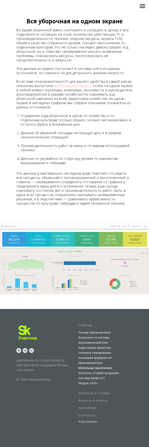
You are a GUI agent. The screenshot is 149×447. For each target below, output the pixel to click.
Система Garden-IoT (91, 378)
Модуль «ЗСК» (88, 383)
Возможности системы (93, 337)
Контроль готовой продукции (98, 373)
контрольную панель (72, 85)
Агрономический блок (93, 342)
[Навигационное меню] (142, 6)
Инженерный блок (90, 363)
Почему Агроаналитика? (94, 332)
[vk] (18, 350)
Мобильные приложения (95, 368)
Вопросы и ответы (93, 400)
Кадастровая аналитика (94, 347)
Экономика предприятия (95, 358)
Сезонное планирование (94, 353)
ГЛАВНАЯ (85, 325)
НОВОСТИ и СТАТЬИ (94, 393)
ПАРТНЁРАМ (87, 408)
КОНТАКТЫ (86, 415)
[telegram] (25, 350)
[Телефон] (31, 350)
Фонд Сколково (87, 421)
